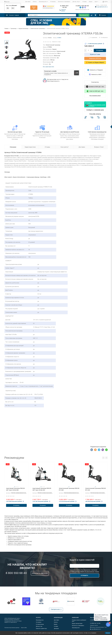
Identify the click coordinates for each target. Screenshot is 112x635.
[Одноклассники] (95, 450)
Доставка (27, 1)
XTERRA (59, 37)
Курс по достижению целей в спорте (97, 105)
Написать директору (41, 628)
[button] (6, 60)
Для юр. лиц (39, 626)
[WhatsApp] (106, 450)
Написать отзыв (56, 41)
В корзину (100, 50)
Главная (6, 28)
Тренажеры (13, 28)
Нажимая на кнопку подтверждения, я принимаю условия (84, 570)
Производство (84, 15)
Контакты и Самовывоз (64, 1)
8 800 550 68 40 (16, 573)
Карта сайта (24, 627)
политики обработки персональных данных (87, 571)
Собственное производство (97, 132)
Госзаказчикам (40, 624)
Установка (53, 1)
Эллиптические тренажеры (37, 28)
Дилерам (56, 628)
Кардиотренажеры (23, 28)
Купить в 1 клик (95, 54)
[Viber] (103, 450)
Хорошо (108, 633)
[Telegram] (99, 450)
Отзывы (84, 1)
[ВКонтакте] (91, 450)
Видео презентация (77, 623)
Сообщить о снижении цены (95, 110)
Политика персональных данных (11, 627)
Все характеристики (48, 66)
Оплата (34, 1)
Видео (90, 1)
